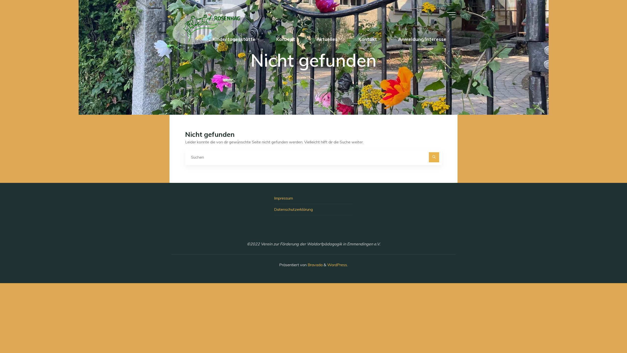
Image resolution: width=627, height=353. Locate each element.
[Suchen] (434, 157)
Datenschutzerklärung (293, 209)
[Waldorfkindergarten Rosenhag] (208, 23)
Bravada (315, 264)
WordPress (337, 264)
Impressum (283, 198)
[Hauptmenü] (451, 14)
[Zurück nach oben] (608, 334)
